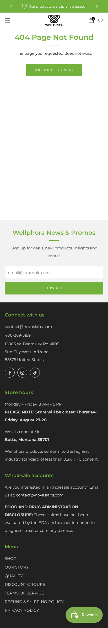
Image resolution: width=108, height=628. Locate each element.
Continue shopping (54, 70)
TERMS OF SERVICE (24, 593)
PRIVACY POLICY (22, 610)
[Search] (100, 20)
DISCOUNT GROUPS (25, 584)
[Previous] (11, 6)
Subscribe (54, 288)
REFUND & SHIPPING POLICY (34, 601)
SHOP (11, 558)
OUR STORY (17, 567)
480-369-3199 (18, 335)
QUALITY (14, 575)
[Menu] (7, 20)
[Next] (97, 6)
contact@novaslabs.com (28, 326)
